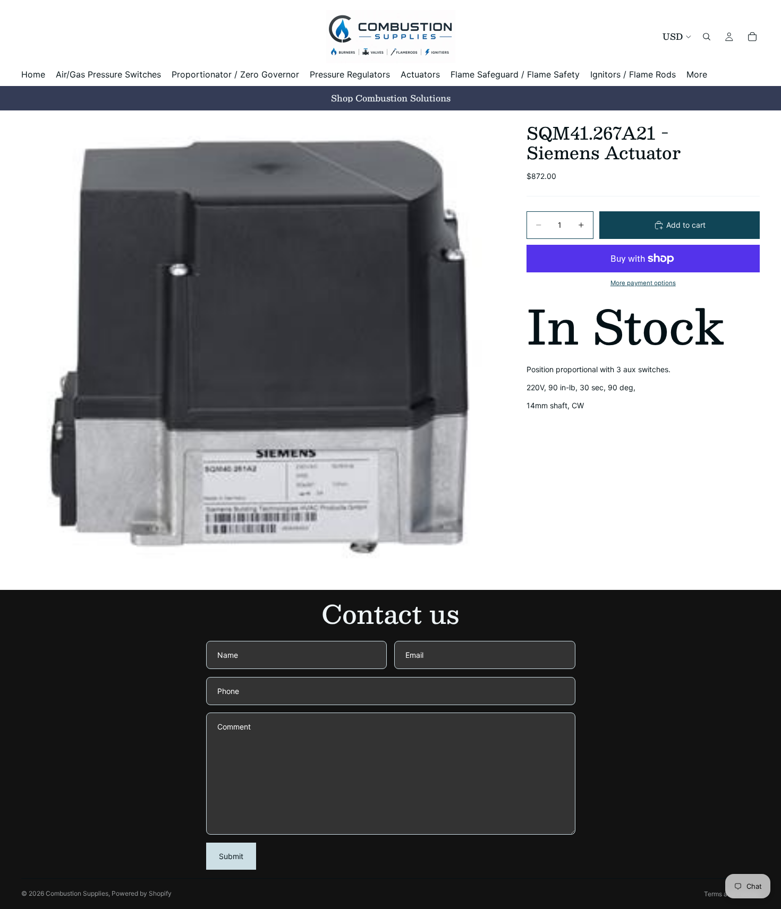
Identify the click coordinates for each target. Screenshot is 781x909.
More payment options (643, 283)
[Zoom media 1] (261, 350)
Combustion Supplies (77, 893)
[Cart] (752, 36)
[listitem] (696, 74)
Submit (231, 856)
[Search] (706, 36)
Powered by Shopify (142, 893)
